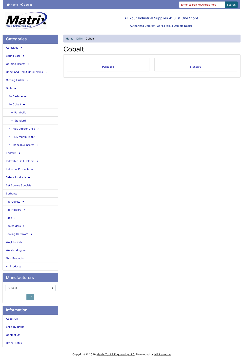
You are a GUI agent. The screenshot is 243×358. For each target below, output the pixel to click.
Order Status (14, 343)
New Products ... (16, 258)
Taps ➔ (11, 217)
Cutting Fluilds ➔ (17, 80)
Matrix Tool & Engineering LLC (116, 354)
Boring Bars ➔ (15, 55)
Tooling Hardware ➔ (19, 234)
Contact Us (13, 335)
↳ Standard (16, 120)
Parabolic (108, 66)
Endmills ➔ (13, 153)
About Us (12, 318)
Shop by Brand (15, 326)
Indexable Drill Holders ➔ (22, 161)
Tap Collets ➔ (15, 201)
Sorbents (11, 193)
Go (30, 297)
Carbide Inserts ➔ (18, 63)
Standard (195, 66)
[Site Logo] (42, 20)
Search (231, 4)
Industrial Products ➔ (20, 169)
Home (14, 4)
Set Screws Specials (18, 185)
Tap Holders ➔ (16, 209)
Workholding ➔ (16, 250)
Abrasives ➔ (14, 47)
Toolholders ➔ (15, 226)
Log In (27, 4)
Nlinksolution (162, 354)
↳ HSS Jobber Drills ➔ (23, 128)
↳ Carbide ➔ (16, 96)
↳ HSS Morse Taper (20, 136)
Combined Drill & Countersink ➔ (27, 72)
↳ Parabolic (16, 112)
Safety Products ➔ (18, 177)
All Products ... (15, 266)
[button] (236, 341)
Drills (79, 38)
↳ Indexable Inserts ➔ (22, 145)
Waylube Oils (14, 242)
